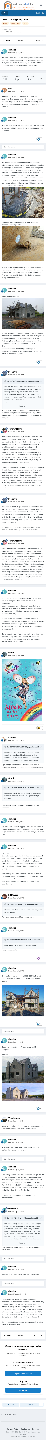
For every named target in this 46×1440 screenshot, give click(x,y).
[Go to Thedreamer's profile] (4, 1119)
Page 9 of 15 (23, 40)
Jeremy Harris (15, 429)
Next (37, 40)
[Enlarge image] (23, 243)
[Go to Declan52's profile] (4, 1210)
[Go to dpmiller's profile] (4, 51)
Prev (8, 40)
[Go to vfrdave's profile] (4, 739)
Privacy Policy (13, 1429)
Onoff (11, 652)
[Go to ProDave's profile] (4, 373)
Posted (16, 53)
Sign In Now (23, 1390)
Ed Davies (13, 895)
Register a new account (23, 1374)
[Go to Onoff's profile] (4, 654)
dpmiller (7, 29)
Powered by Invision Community (23, 1436)
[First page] (3, 40)
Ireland (18, 32)
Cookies (35, 1429)
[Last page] (43, 40)
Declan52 (13, 1208)
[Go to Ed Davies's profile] (4, 896)
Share (11, 1405)
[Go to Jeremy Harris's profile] (4, 430)
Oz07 (11, 88)
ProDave (12, 372)
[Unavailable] (23, 202)
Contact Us (25, 1429)
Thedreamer (14, 1118)
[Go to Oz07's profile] (4, 90)
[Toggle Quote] (5, 381)
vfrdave (12, 737)
